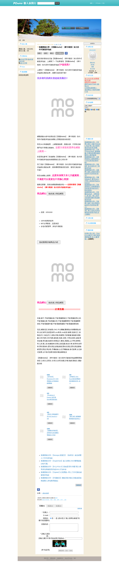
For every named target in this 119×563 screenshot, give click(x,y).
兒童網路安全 (60, 558)
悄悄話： (46, 518)
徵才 (75, 558)
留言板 (92, 64)
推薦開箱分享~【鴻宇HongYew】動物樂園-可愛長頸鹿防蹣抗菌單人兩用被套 (92, 152)
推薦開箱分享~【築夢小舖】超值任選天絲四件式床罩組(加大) (92, 172)
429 (48, 412)
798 (70, 374)
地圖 (92, 66)
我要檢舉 (78, 485)
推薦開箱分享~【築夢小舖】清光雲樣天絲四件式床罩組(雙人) (92, 204)
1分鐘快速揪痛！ (91, 88)
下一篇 (59, 44)
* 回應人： (46, 512)
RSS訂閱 (23, 59)
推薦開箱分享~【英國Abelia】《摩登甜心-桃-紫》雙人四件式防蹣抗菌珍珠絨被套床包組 (92, 195)
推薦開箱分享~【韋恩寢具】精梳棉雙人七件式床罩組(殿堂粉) (92, 159)
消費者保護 (52, 558)
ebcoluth (45, 493)
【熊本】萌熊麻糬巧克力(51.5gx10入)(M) (53, 416)
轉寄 (56, 498)
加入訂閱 (23, 63)
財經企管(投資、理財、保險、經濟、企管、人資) (54, 499)
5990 (48, 374)
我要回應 (79, 508)
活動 (23, 40)
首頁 (20, 40)
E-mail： (46, 515)
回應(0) (42, 506)
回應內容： (45, 524)
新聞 (91, 3)
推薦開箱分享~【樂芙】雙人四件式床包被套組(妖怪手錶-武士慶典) (92, 211)
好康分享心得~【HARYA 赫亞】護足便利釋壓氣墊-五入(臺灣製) (92, 236)
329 (48, 393)
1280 (70, 414)
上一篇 (55, 44)
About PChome (68, 558)
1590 (48, 428)
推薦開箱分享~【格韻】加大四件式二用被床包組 (92, 166)
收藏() (58, 506)
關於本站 (92, 62)
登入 (104, 3)
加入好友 (92, 68)
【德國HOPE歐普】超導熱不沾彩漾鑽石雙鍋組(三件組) (53, 433)
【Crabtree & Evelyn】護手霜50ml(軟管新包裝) (52, 397)
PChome (98, 3)
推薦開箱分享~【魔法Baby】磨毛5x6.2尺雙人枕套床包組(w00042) (92, 180)
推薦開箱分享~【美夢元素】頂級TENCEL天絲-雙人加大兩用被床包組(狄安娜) (92, 145)
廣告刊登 (46, 558)
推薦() (50, 506)
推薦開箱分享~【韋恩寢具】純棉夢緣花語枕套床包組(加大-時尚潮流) (92, 187)
